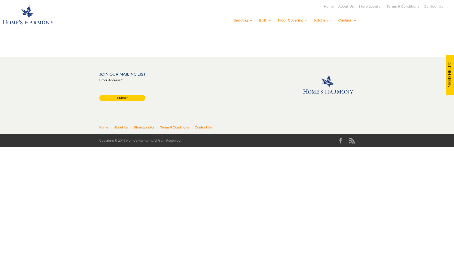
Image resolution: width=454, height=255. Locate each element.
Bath (263, 20)
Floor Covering (291, 20)
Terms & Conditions (403, 6)
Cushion (345, 20)
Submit (122, 98)
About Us (346, 6)
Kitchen (321, 20)
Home (329, 6)
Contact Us (433, 6)
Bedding (240, 20)
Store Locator (370, 6)
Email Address (110, 80)
